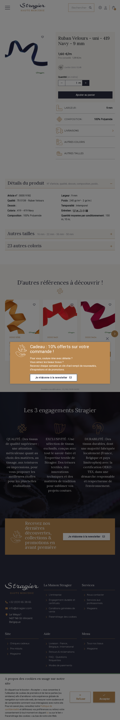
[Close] (107, 338)
